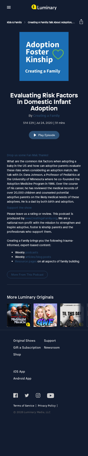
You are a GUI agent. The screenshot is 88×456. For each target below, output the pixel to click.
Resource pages (26, 261)
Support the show (19, 207)
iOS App (19, 371)
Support (50, 340)
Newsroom (52, 347)
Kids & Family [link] (14, 22)
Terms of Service (23, 405)
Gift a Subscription (27, 347)
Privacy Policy (47, 405)
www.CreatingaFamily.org (41, 218)
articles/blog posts (38, 257)
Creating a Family (46, 115)
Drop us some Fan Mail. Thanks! (27, 155)
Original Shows (24, 340)
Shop (17, 354)
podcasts (31, 252)
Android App (22, 378)
